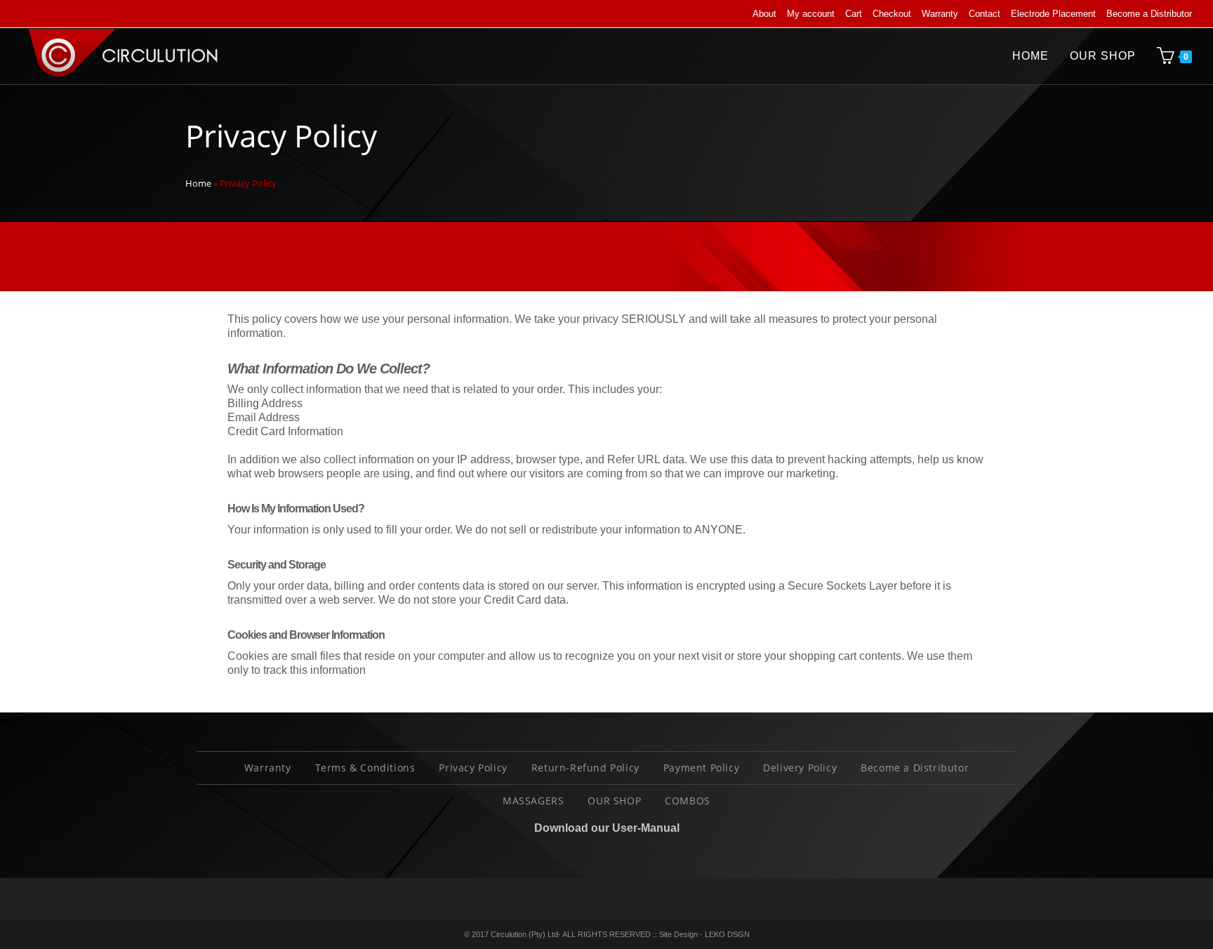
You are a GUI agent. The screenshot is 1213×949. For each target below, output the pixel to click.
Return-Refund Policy (585, 767)
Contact (984, 13)
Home (198, 183)
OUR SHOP (614, 800)
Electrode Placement (1053, 13)
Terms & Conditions (365, 767)
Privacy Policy (473, 767)
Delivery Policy (800, 767)
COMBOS (687, 800)
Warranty (940, 13)
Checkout (892, 13)
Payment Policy (701, 767)
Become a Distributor (1149, 13)
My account (811, 13)
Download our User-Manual (607, 828)
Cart (853, 13)
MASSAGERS (533, 800)
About (764, 13)
